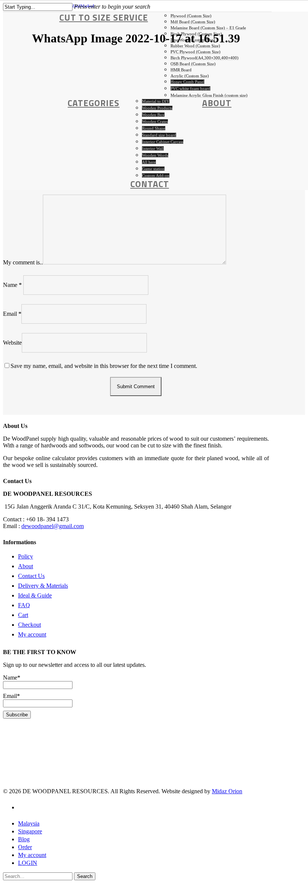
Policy (25, 556)
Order (25, 847)
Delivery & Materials (43, 585)
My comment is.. (23, 262)
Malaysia (28, 823)
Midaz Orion (227, 791)
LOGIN (27, 863)
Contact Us (31, 576)
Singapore (30, 831)
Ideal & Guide (35, 595)
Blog (24, 839)
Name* (11, 677)
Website (12, 342)
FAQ (24, 605)
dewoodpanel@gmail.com (52, 526)
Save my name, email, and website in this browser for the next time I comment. (104, 366)
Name (12, 285)
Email (12, 314)
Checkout (29, 624)
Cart (23, 615)
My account (32, 634)
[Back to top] (5, 883)
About (25, 566)
